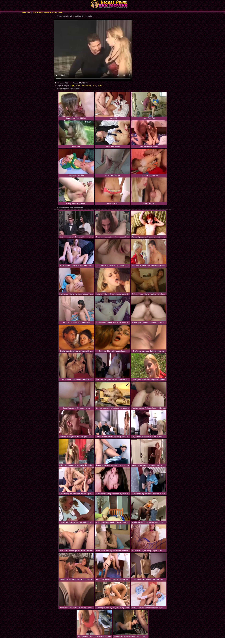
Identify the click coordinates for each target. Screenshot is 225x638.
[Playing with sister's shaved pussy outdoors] (148, 365)
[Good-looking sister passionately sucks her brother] (130, 622)
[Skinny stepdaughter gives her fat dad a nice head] (76, 451)
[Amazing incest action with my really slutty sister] (112, 508)
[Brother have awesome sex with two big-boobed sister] (76, 479)
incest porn (26, 12)
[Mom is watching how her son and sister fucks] (112, 365)
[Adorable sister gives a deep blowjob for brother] (76, 422)
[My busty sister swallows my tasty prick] (148, 565)
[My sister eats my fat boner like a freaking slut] (148, 394)
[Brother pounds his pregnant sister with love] (76, 337)
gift (73, 86)
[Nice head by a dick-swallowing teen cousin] (76, 251)
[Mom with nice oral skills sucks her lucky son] (148, 251)
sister (100, 86)
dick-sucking (86, 86)
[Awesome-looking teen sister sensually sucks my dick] (148, 451)
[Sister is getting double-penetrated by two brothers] (148, 308)
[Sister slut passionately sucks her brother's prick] (148, 223)
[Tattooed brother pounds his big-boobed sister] (112, 565)
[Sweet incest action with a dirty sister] (76, 308)
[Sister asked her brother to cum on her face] (76, 594)
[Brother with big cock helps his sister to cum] (148, 479)
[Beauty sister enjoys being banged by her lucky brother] (148, 536)
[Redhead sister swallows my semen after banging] (148, 594)
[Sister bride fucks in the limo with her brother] (76, 223)
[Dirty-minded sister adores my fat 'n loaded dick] (148, 422)
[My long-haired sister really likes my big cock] (94, 622)
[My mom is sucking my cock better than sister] (76, 565)
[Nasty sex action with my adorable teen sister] (112, 280)
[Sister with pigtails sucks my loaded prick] (76, 508)
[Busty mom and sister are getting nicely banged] (148, 280)
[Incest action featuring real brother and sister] (112, 536)
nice (94, 86)
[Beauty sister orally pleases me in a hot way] (112, 451)
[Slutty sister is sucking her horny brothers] (112, 422)
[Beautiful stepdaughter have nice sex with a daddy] (112, 308)
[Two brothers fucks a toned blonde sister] (76, 365)
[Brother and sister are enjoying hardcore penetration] (76, 280)
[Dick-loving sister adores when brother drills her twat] (148, 508)
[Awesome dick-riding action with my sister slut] (112, 479)
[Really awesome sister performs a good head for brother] (112, 223)
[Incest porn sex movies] (112, 4)
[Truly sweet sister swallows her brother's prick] (112, 251)
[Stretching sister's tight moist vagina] (76, 394)
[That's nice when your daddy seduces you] (148, 337)
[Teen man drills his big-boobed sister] (112, 337)
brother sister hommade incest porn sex (48, 12)
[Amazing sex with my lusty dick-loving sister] (112, 594)
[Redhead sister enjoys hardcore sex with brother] (112, 394)
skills (78, 86)
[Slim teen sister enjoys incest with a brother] (76, 536)
